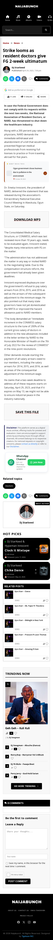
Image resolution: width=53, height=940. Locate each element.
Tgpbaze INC (28, 936)
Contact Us (23, 910)
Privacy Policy (26, 916)
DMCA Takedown (38, 910)
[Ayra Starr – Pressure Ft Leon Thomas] (9, 638)
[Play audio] (36, 570)
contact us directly (29, 444)
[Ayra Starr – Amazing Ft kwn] (9, 652)
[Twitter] (24, 922)
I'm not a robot (17, 874)
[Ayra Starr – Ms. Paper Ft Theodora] (9, 609)
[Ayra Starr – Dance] (9, 594)
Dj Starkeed (18, 67)
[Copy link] (24, 78)
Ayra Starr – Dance (22, 591)
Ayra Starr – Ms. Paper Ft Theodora (29, 606)
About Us (12, 910)
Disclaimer (14, 446)
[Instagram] (29, 922)
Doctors (9, 485)
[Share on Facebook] (18, 78)
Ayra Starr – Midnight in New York (29, 620)
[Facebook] (18, 922)
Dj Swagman (14, 737)
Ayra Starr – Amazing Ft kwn (27, 649)
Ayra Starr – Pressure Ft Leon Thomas (30, 634)
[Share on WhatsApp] (5, 78)
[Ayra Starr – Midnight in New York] (9, 623)
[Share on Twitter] (11, 78)
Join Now (38, 462)
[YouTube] (34, 922)
